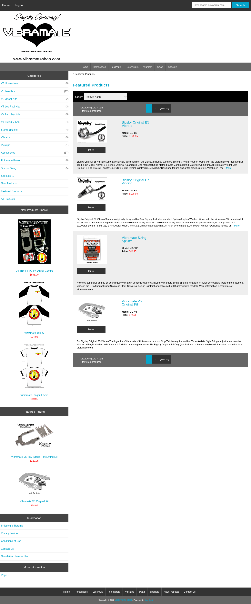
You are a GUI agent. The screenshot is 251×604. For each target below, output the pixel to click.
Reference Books (34, 160)
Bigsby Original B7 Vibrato (135, 181)
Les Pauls (116, 67)
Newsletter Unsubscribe (14, 556)
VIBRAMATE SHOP (123, 600)
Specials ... (7, 175)
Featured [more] (34, 411)
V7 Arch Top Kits (34, 114)
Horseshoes (99, 67)
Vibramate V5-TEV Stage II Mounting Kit (34, 456)
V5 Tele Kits (34, 91)
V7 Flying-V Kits (34, 121)
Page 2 (5, 575)
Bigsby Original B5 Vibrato (135, 123)
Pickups (34, 145)
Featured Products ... (13, 191)
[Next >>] (164, 108)
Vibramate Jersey (34, 332)
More (91, 149)
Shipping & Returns (12, 525)
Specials (172, 67)
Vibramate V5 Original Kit (34, 501)
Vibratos (147, 67)
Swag (160, 67)
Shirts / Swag (34, 168)
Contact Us (7, 548)
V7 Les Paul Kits (34, 106)
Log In (19, 5)
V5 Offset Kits (34, 98)
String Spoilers (34, 129)
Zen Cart (149, 600)
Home (6, 5)
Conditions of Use (11, 540)
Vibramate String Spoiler (134, 239)
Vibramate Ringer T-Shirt (34, 395)
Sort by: (79, 97)
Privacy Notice (9, 533)
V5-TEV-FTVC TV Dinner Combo (34, 270)
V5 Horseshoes (34, 83)
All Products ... (9, 198)
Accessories (34, 152)
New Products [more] (34, 209)
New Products (171, 591)
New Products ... (10, 183)
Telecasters (132, 67)
